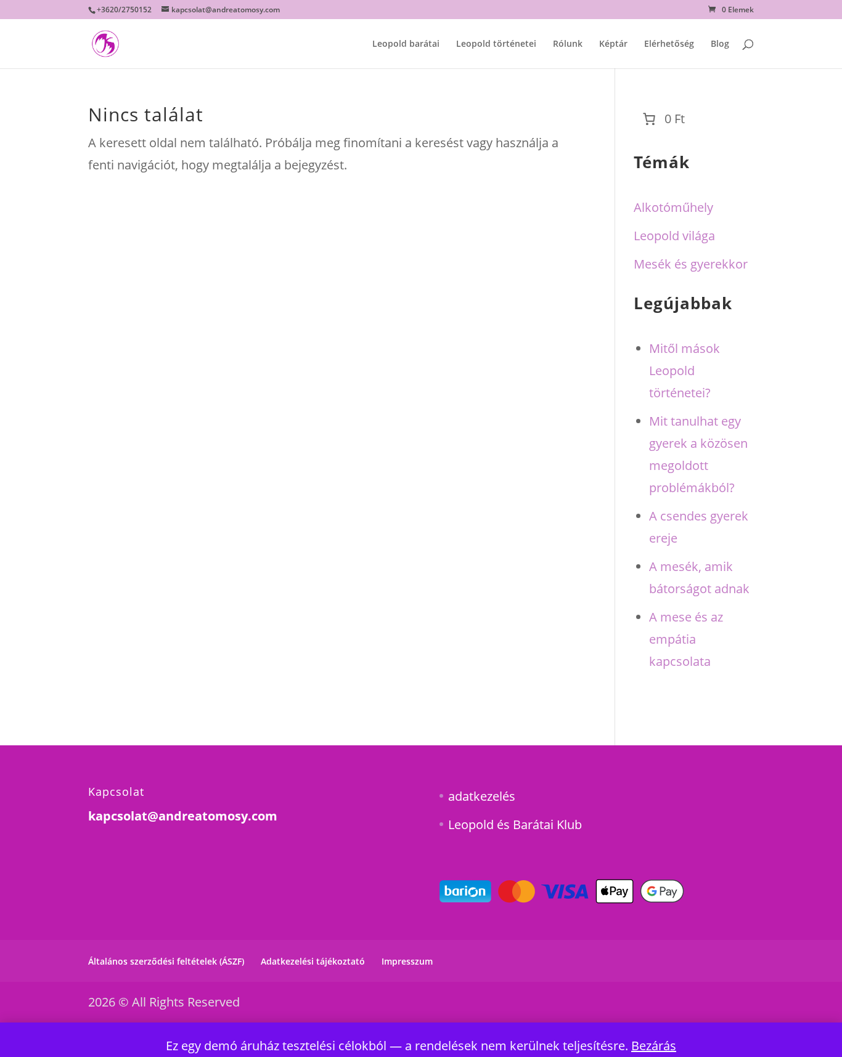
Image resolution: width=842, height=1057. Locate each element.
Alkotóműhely (673, 207)
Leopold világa (674, 235)
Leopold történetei (496, 44)
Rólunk (567, 44)
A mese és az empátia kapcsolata (686, 639)
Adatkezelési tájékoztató (313, 961)
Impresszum (407, 961)
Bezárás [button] (653, 1045)
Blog (720, 44)
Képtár (613, 44)
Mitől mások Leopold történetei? (684, 370)
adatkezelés (481, 796)
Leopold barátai (405, 44)
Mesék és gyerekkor (691, 264)
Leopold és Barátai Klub (515, 824)
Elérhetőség (669, 44)
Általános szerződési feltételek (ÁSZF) (166, 961)
